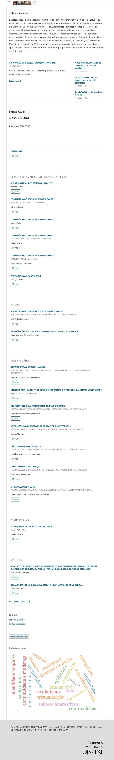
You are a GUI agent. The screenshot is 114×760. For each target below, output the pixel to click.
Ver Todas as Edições (18, 601)
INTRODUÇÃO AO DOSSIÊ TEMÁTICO (52, 370)
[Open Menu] (9, 3)
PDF (16, 156)
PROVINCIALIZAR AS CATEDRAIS (26, 276)
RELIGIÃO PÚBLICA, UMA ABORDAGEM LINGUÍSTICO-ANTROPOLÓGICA (45, 331)
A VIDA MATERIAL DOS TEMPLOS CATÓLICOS (32, 183)
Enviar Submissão (19, 636)
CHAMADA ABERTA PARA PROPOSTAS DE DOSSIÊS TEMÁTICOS (86, 80)
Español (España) (17, 619)
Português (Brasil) (17, 624)
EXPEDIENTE (16, 151)
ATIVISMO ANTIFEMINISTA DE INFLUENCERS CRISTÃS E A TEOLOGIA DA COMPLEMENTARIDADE (56, 390)
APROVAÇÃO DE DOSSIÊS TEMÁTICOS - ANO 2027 (32, 62)
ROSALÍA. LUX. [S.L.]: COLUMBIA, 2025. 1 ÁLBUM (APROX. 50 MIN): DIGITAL (47, 585)
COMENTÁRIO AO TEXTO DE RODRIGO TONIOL (33, 219)
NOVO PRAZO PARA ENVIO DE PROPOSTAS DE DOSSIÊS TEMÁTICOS (88, 66)
